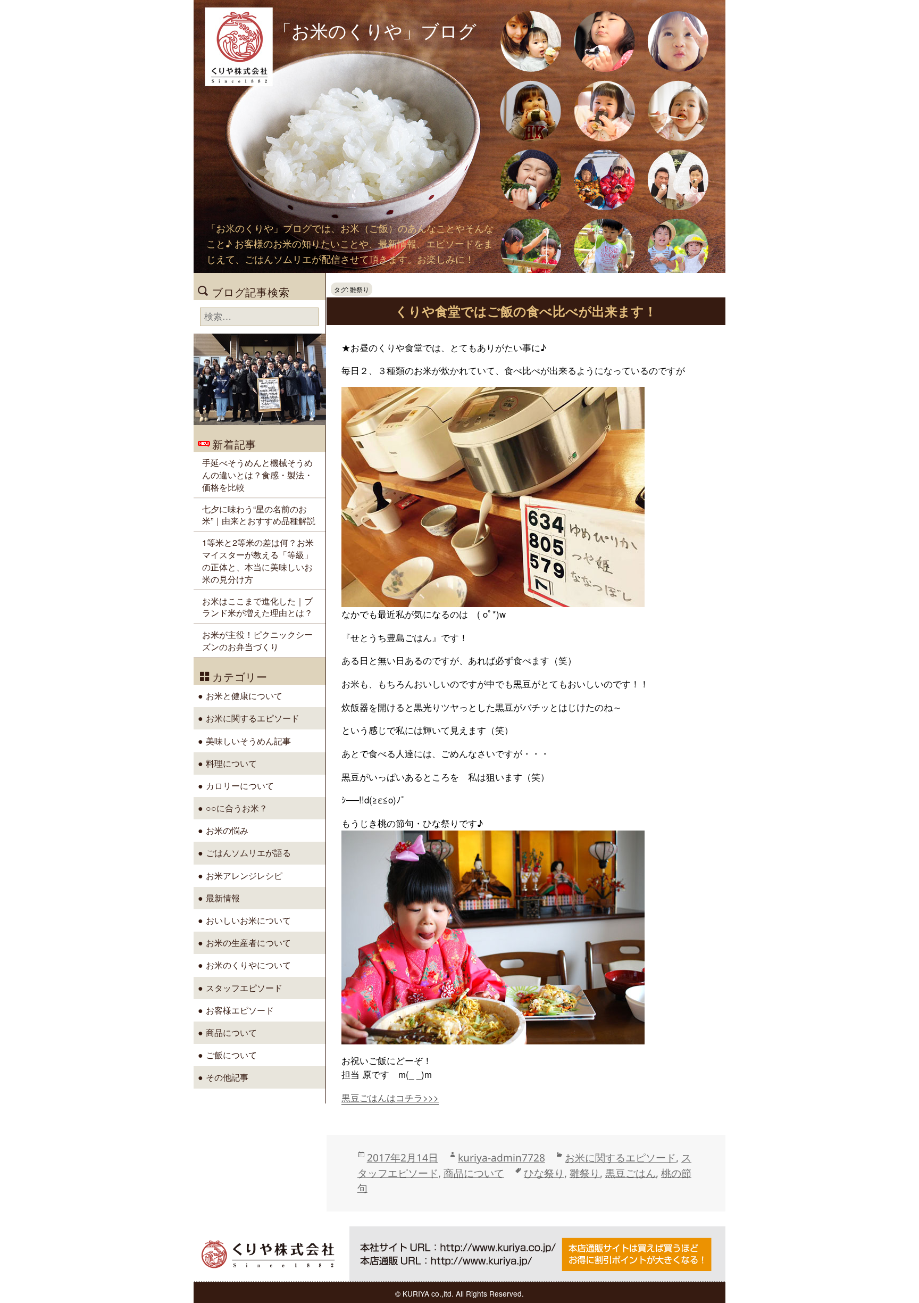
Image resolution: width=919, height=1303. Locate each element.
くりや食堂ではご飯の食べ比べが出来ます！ (526, 311)
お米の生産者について (248, 942)
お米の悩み (227, 830)
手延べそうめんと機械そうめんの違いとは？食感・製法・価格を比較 (257, 474)
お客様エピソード (240, 1009)
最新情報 (223, 897)
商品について (474, 1173)
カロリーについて (240, 785)
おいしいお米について (248, 920)
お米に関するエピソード (620, 1157)
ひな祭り (544, 1173)
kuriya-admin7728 (501, 1157)
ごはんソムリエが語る (248, 852)
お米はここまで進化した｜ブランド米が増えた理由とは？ (257, 606)
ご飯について (231, 1054)
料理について (231, 763)
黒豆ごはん (630, 1173)
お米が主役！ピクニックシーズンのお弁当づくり (257, 640)
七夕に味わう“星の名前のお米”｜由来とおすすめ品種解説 (258, 514)
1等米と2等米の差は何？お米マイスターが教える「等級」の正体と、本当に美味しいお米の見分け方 (258, 560)
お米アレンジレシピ (244, 875)
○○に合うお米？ (237, 807)
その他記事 (227, 1076)
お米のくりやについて (248, 964)
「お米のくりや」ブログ (375, 30)
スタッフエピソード (244, 987)
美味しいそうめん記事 (248, 740)
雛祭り (585, 1173)
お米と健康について (244, 695)
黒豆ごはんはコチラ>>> (390, 1097)
